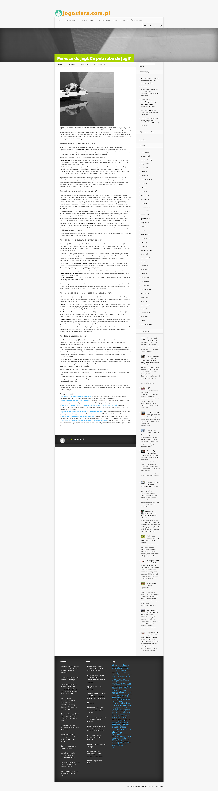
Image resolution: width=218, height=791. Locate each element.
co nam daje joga (123, 676)
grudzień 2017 (145, 281)
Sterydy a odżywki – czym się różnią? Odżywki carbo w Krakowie (150, 635)
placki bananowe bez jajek (121, 702)
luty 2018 (144, 273)
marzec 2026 (145, 152)
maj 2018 (144, 262)
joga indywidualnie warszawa (118, 687)
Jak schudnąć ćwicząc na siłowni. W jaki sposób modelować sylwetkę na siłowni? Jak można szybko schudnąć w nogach (69, 689)
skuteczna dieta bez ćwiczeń (121, 732)
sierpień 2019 (145, 246)
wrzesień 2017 (145, 293)
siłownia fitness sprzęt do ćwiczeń (120, 727)
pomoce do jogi (127, 709)
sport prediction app (147, 383)
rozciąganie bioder (121, 717)
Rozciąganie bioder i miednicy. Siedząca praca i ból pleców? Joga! (150, 563)
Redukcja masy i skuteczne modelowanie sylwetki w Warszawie (69, 774)
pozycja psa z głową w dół (121, 713)
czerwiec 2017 (145, 305)
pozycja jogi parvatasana (119, 710)
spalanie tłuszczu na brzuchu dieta (121, 737)
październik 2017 (146, 289)
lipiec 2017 (144, 301)
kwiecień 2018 (145, 266)
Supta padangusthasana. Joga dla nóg (74, 400)
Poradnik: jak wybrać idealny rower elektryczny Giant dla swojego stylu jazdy (150, 81)
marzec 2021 (145, 211)
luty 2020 (144, 242)
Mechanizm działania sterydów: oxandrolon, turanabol (94, 738)
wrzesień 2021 (145, 195)
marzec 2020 (145, 238)
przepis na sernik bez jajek (121, 716)
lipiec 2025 (144, 168)
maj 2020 (144, 230)
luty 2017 (144, 320)
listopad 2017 (145, 285)
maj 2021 (144, 203)
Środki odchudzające (137, 20)
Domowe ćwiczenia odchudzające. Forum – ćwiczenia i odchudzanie (95, 754)
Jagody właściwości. (153, 412)
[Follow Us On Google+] (160, 25)
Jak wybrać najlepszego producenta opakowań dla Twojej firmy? (149, 112)
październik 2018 (146, 250)
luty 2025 (144, 172)
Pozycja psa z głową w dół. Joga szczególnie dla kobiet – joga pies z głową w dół (89, 405)
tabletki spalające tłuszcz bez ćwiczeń (120, 741)
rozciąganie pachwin (118, 719)
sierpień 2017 (145, 297)
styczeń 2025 (145, 175)
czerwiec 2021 (145, 199)
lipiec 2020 (144, 226)
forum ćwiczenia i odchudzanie (122, 683)
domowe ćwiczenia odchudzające (120, 682)
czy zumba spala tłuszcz (121, 677)
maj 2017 (144, 309)
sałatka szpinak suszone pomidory (120, 722)
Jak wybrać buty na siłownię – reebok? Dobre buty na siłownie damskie (70, 764)
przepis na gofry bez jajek (120, 714)
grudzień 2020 (145, 219)
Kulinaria (115, 20)
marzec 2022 (145, 191)
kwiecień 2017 (145, 313)
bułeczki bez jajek (116, 667)
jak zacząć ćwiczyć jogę (125, 686)
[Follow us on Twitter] (145, 25)
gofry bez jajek (123, 684)
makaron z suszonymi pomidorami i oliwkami (122, 692)
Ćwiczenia (92, 20)
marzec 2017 (145, 317)
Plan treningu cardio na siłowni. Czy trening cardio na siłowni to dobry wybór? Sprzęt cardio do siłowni (150, 360)
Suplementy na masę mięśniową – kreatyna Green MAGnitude (70, 728)
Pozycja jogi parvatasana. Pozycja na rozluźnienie (78, 416)
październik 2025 (146, 160)
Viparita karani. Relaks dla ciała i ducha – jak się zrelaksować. (82, 412)
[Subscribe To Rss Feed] (155, 25)
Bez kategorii (83, 20)
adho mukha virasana (120, 665)
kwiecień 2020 (145, 234)
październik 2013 (146, 324)
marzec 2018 (145, 270)
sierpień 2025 (145, 164)
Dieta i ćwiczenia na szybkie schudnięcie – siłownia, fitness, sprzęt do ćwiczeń (96, 728)
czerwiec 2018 (145, 258)
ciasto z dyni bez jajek (125, 674)
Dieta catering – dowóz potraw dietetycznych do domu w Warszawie (95, 668)
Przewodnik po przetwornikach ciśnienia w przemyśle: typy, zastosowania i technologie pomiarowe (149, 91)
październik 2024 (146, 179)
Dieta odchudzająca (104, 20)
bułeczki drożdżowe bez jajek (120, 668)
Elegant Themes (141, 786)
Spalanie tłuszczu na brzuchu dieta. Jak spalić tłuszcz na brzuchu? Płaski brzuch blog (96, 696)
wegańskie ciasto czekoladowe (119, 745)
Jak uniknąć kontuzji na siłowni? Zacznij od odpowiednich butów (68, 755)
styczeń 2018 (145, 277)
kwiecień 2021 (145, 207)
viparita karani (128, 742)
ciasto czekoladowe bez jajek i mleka (121, 671)
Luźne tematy (124, 20)
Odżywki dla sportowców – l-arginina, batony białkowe (149, 514)
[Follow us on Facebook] (150, 25)
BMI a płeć (90, 703)
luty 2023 (144, 187)
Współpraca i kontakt (70, 20)
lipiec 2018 (144, 254)
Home (59, 20)
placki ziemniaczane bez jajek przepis (121, 706)
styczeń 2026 (145, 156)
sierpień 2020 (145, 222)
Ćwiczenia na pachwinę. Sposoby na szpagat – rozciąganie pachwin (84, 420)
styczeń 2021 (145, 215)
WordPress (160, 786)
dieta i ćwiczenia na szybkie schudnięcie (120, 679)
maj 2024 (144, 183)
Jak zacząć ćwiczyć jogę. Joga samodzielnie (76, 396)
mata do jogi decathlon (120, 696)
